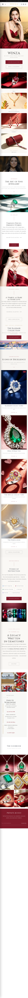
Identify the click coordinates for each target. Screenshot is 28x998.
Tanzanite (6, 592)
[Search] (5, 4)
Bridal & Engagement (14, 66)
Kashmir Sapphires (8, 585)
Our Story (14, 663)
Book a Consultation (14, 319)
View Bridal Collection (12, 311)
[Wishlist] (21, 4)
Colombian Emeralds (8, 589)
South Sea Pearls (16, 592)
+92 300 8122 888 (11, 711)
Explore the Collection (12, 237)
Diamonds (19, 589)
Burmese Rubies (20, 585)
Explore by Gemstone (14, 598)
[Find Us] (25, 4)
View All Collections (14, 552)
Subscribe (24, 823)
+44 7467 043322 (11, 732)
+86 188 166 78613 (11, 722)
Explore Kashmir (14, 337)
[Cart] (23, 4)
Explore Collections (14, 62)
